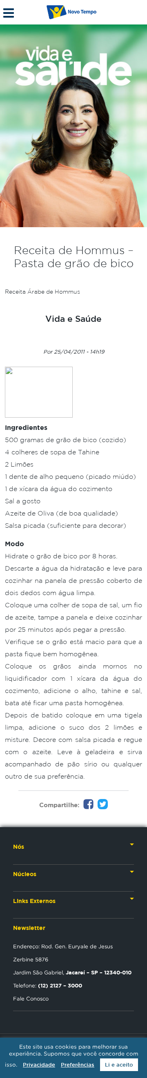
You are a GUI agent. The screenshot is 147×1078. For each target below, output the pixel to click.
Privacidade (39, 1065)
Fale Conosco (31, 998)
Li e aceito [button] (119, 1065)
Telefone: (47, 985)
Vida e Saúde (73, 318)
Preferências (77, 1065)
